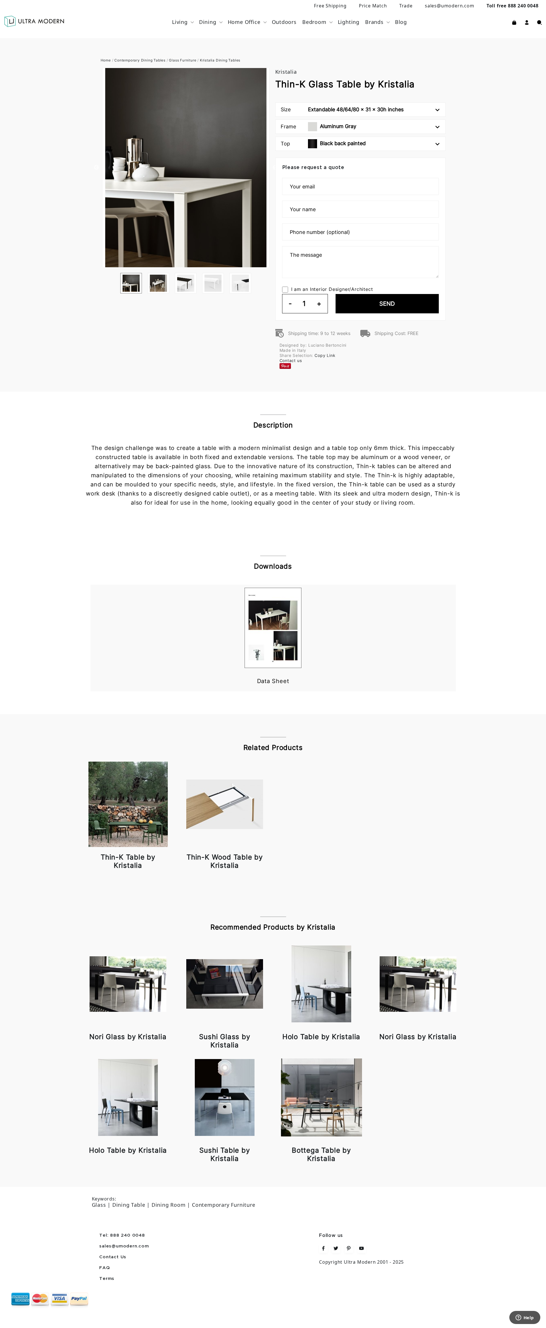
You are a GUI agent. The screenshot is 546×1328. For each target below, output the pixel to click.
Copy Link (325, 355)
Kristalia (286, 71)
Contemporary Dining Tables (140, 60)
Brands (374, 22)
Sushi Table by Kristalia (224, 1154)
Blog (401, 22)
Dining (207, 22)
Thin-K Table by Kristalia (128, 861)
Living (180, 22)
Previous (96, 167)
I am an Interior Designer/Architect (332, 289)
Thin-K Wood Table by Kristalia (225, 861)
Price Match (373, 6)
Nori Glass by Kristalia (127, 1037)
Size (342, 109)
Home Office (244, 22)
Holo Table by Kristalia (321, 1037)
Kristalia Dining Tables (220, 60)
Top (323, 143)
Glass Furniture (182, 60)
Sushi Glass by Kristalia (224, 1041)
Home (106, 60)
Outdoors (284, 22)
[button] (527, 21)
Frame (318, 126)
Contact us (291, 360)
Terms (106, 1279)
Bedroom (314, 22)
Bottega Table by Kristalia (321, 1154)
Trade (406, 6)
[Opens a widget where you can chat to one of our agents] (524, 1318)
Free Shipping (330, 6)
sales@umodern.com (449, 6)
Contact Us (112, 1257)
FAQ (104, 1268)
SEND (387, 303)
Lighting (348, 22)
